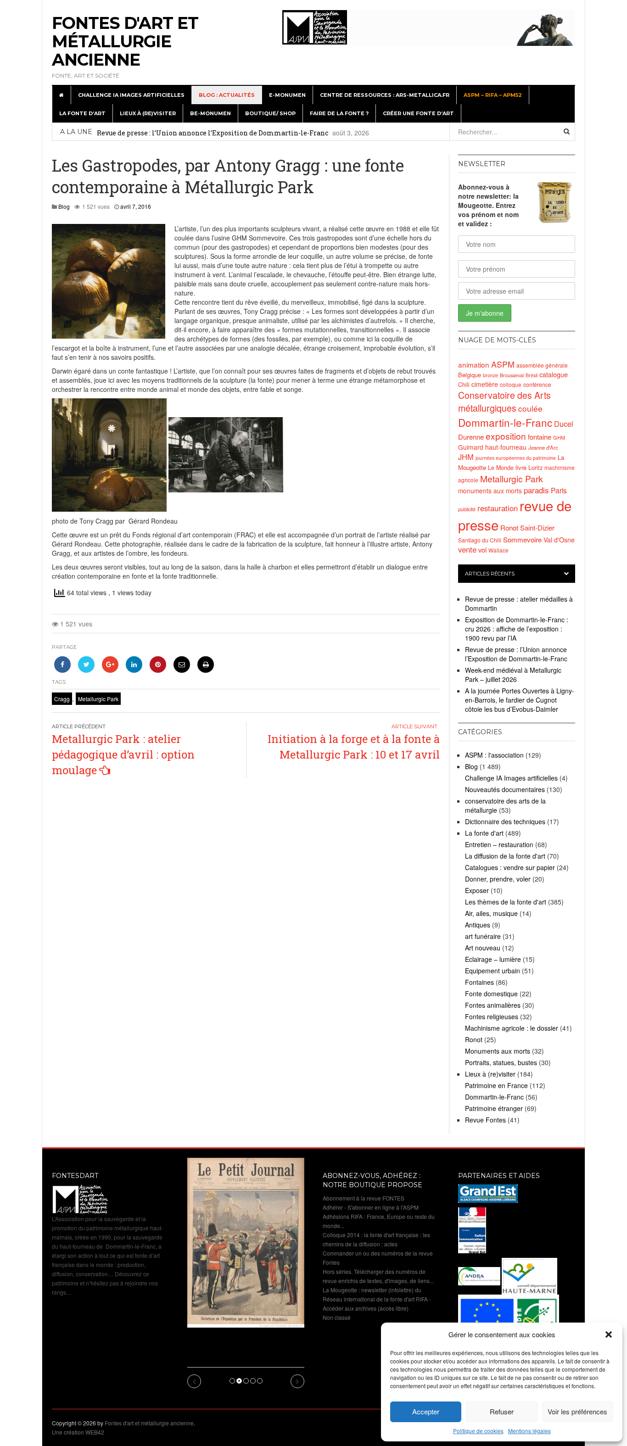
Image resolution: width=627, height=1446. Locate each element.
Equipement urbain (492, 970)
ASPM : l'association (494, 754)
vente (467, 549)
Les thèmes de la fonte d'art (505, 901)
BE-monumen (210, 113)
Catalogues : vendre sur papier (510, 867)
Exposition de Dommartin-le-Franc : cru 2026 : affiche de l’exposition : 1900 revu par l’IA (516, 628)
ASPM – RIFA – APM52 (493, 95)
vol (482, 549)
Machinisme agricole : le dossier (511, 1028)
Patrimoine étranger (494, 1108)
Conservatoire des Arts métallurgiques (504, 401)
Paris (559, 490)
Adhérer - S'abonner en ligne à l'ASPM (371, 1207)
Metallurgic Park (98, 699)
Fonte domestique (491, 993)
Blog (64, 206)
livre (520, 467)
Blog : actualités (227, 95)
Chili (464, 384)
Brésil (531, 375)
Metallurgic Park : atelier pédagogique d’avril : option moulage (123, 754)
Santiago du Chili (479, 540)
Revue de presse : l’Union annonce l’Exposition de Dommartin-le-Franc (212, 132)
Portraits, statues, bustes (501, 1062)
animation (473, 364)
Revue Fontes (485, 1119)
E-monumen (287, 95)
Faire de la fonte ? (339, 113)
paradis (536, 490)
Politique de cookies (478, 1431)
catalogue (553, 374)
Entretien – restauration (499, 844)
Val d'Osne (559, 539)
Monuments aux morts (497, 1050)
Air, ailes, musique (491, 913)
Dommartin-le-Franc (505, 422)
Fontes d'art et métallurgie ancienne (125, 41)
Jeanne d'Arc (543, 447)
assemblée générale (542, 365)
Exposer (477, 890)
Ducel (563, 423)
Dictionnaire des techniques (505, 821)
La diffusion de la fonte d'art (505, 855)
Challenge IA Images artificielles (131, 95)
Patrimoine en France (496, 1085)
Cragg (62, 699)
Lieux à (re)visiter (148, 113)
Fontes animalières (493, 1005)
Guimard (470, 447)
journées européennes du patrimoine (516, 457)
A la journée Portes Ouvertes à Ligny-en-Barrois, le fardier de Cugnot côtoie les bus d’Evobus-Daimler (519, 700)
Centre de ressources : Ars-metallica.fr (384, 95)
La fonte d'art (484, 832)
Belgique (469, 374)
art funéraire (483, 936)
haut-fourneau (505, 447)
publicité (467, 509)
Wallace (498, 550)
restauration (497, 508)
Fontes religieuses (491, 1016)
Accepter (425, 1411)
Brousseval (512, 375)
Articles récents (490, 573)
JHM (466, 456)
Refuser (502, 1411)
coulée (530, 408)
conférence (537, 384)
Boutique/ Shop (270, 113)
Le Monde (501, 467)
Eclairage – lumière (493, 959)
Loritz (535, 467)
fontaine (539, 436)
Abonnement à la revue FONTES (363, 1198)
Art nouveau (482, 947)
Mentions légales (529, 1431)
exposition (506, 436)
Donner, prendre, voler (498, 878)
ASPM (503, 364)
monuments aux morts (490, 490)
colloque (510, 384)
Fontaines (479, 982)
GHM (559, 437)
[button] (608, 1334)
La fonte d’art (82, 113)
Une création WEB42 (78, 1432)
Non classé (337, 1317)
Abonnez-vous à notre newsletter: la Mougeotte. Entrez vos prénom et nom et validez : (488, 205)
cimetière (484, 384)
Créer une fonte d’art (418, 113)
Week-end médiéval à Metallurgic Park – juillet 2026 (513, 674)
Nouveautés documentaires (505, 789)
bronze (490, 375)
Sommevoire (522, 539)
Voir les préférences (577, 1411)
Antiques (477, 924)
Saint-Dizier (537, 527)
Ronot (509, 527)
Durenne (471, 436)
